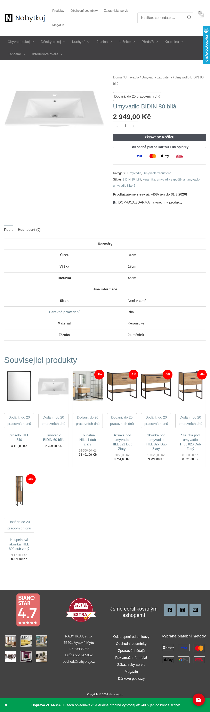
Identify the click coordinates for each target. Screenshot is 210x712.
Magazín (131, 672)
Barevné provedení (64, 312)
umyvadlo (193, 179)
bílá (138, 179)
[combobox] (165, 18)
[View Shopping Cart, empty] (201, 17)
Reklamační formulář (131, 658)
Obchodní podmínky (131, 644)
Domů (117, 77)
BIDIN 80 (128, 179)
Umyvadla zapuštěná (157, 77)
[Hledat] (189, 18)
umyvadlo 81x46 (124, 185)
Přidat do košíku (159, 137)
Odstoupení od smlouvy (131, 637)
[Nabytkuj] (170, 610)
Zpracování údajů (131, 651)
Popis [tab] (8, 230)
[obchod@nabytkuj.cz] (195, 610)
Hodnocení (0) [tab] (29, 230)
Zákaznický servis (131, 665)
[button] (32, 42)
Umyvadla (131, 77)
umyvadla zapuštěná (171, 179)
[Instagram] (182, 610)
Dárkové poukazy (131, 679)
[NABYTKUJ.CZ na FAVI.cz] (81, 610)
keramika (149, 179)
